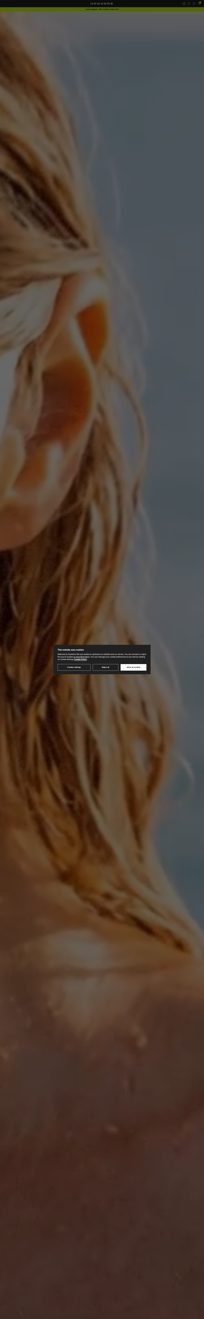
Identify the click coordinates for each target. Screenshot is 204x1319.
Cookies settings (74, 667)
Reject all (105, 667)
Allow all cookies (133, 667)
